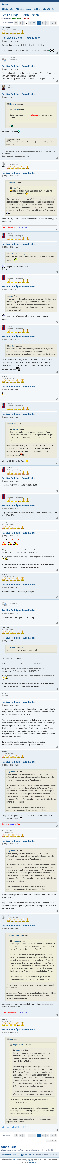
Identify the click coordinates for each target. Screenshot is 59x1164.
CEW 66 (16, 109)
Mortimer (12, 104)
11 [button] (34, 23)
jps (14, 188)
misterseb (13, 254)
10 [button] (30, 23)
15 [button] (52, 23)
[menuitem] (5, 4)
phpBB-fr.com (33, 1162)
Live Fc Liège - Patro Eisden (20, 15)
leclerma (12, 183)
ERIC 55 (12, 424)
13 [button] (43, 23)
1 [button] (23, 23)
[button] (16, 23)
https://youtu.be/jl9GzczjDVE (14, 1127)
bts (10, 296)
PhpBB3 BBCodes (29, 1161)
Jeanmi (12, 647)
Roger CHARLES (16, 935)
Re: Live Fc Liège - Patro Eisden (21, 37)
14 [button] (47, 23)
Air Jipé (12, 346)
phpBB (15, 1159)
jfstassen (13, 772)
